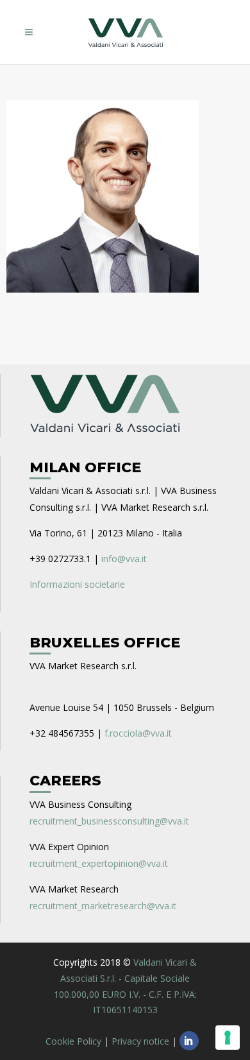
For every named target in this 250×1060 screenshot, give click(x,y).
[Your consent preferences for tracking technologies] (227, 1037)
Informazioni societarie (77, 584)
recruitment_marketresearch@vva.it (102, 906)
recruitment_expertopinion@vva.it (98, 863)
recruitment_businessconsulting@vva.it (109, 821)
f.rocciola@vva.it (138, 733)
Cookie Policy (73, 1041)
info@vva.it (124, 558)
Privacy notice (140, 1041)
